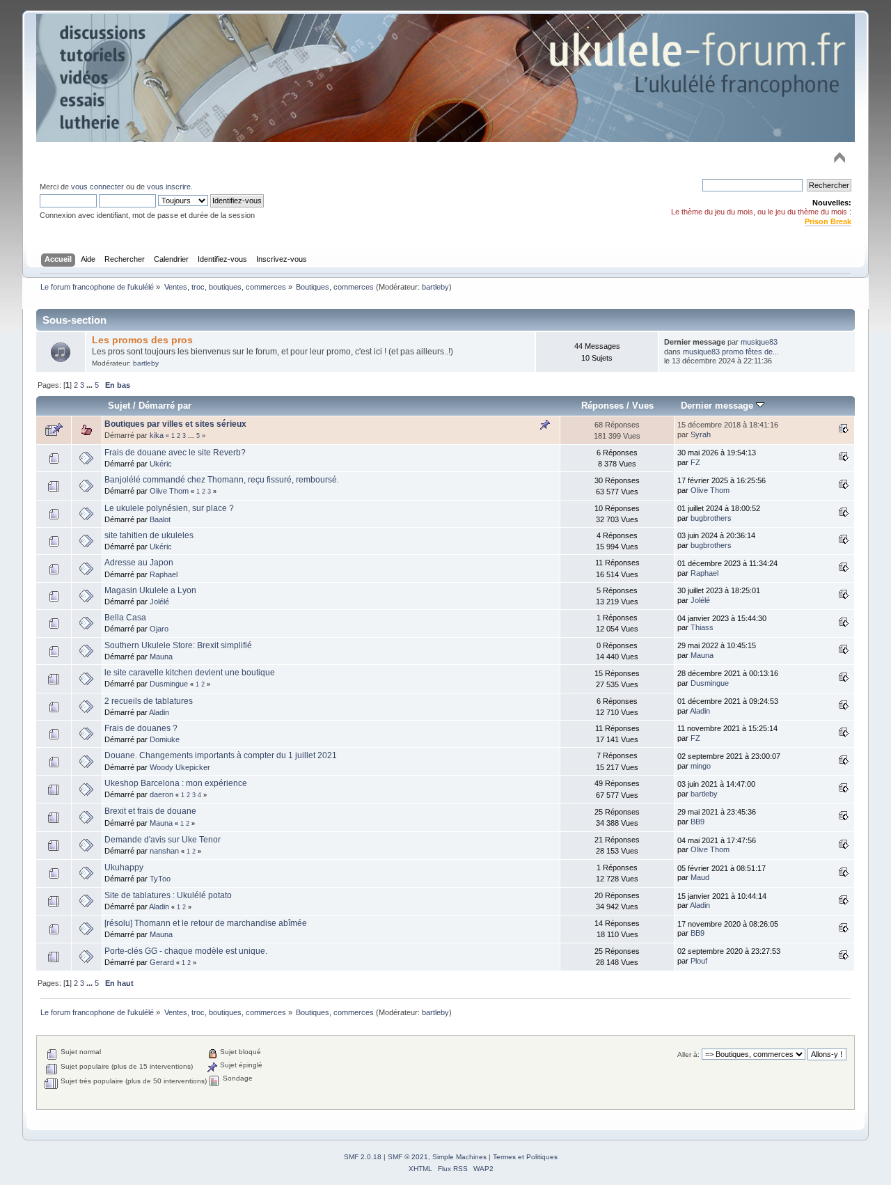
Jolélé (159, 601)
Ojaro (159, 629)
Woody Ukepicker (180, 767)
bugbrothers (711, 518)
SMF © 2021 (408, 1157)
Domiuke (165, 739)
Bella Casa (125, 617)
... (90, 385)
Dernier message (718, 405)
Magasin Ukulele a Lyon (150, 590)
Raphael (164, 574)
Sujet (119, 405)
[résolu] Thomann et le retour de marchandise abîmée (205, 923)
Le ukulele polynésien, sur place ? (169, 508)
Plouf (699, 961)
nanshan (164, 851)
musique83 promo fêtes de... (731, 351)
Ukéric (161, 464)
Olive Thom (169, 491)
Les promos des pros (142, 340)
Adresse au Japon (138, 562)
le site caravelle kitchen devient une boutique (189, 672)
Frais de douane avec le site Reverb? (175, 452)
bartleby (435, 287)
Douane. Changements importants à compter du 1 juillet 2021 (220, 755)
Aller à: (688, 1054)
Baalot (160, 519)
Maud (700, 877)
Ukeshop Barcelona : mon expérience (175, 783)
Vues (643, 405)
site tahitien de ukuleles (149, 535)
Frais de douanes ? (141, 728)
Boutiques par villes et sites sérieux (175, 424)
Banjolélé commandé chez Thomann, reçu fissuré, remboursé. (221, 480)
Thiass (702, 627)
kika (157, 435)
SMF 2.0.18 (362, 1157)
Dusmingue (169, 684)
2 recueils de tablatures (148, 701)
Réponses (602, 405)
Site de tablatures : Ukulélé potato (168, 895)
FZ (695, 462)
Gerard (162, 962)
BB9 (697, 821)
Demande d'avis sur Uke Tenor (162, 840)
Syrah (701, 434)
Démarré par (165, 405)
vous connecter (97, 186)
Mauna (161, 656)
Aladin (159, 712)
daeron (161, 794)
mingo (701, 766)
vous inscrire (169, 186)
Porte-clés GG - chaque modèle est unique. (185, 951)
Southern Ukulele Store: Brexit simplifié (178, 645)
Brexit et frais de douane (150, 811)
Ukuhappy (123, 867)
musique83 (759, 342)
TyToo (160, 878)
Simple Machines (459, 1157)
